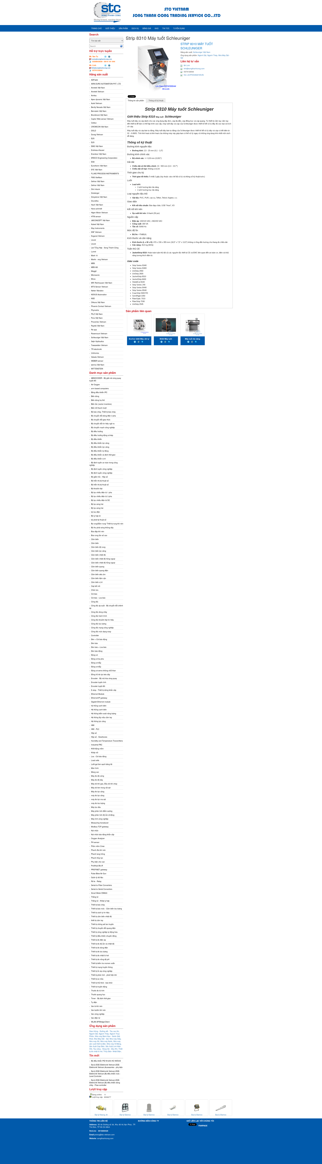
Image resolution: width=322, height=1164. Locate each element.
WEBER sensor (97, 361)
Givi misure (95, 189)
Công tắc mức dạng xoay (101, 631)
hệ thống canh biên (98, 705)
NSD (93, 298)
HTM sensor (96, 216)
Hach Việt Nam (97, 204)
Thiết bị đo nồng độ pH (100, 959)
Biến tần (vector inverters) (101, 404)
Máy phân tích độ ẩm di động (102, 815)
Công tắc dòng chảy (99, 612)
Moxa (93, 279)
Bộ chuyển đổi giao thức (100, 419)
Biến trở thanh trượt (99, 408)
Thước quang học (98, 994)
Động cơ (94, 655)
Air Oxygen (95, 384)
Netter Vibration (97, 290)
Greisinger (95, 193)
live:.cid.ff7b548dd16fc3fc (194, 75)
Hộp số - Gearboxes (99, 737)
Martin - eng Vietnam (99, 259)
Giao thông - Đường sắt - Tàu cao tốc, (104, 1031)
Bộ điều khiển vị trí (98, 458)
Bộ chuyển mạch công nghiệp (103, 427)
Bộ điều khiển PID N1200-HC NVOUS (106, 1061)
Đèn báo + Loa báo (98, 647)
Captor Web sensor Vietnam (102, 119)
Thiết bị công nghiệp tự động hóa (104, 932)
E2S (92, 138)
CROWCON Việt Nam (99, 126)
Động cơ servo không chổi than (103, 670)
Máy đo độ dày (97, 780)
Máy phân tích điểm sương (101, 811)
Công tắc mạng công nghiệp (102, 627)
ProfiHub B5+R (97, 865)
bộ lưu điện (95, 512)
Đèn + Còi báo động (99, 639)
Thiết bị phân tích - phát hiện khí (104, 975)
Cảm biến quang (97, 566)
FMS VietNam (96, 177)
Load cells (95, 760)
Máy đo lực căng (97, 791)
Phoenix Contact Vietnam (101, 306)
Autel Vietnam (96, 103)
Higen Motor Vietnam (99, 212)
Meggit (93, 271)
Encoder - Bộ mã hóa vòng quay (104, 678)
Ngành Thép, (104, 1033)
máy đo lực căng (97, 795)
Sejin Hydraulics (97, 341)
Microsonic (95, 275)
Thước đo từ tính (97, 990)
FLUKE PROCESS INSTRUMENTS (105, 173)
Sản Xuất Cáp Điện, (97, 1046)
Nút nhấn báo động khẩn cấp (102, 834)
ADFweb (94, 80)
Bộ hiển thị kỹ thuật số (100, 480)
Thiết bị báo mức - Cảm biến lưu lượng (106, 908)
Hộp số (94, 733)
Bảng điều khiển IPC (99, 392)
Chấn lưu (94, 590)
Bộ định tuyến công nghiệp (101, 469)
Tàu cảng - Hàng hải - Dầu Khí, (105, 1049)
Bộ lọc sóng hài (97, 504)
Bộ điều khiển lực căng (100, 443)
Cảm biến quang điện (99, 570)
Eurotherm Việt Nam (99, 165)
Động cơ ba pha (97, 659)
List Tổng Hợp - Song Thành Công (104, 247)
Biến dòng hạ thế (98, 400)
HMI (92, 725)
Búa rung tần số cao (99, 535)
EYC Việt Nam (96, 169)
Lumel (93, 251)
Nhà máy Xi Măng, (114, 1044)
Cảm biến (95, 539)
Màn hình (95, 768)
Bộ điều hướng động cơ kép (102, 435)
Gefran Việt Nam (97, 181)
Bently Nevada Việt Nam (100, 107)
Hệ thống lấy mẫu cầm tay (101, 717)
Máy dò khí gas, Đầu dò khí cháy (104, 783)
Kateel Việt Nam (97, 224)
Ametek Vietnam (97, 91)
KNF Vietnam (96, 232)
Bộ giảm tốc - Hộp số (99, 476)
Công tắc (94, 601)
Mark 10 (94, 255)
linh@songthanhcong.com (101, 68)
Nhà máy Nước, (106, 1041)
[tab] (136, 100)
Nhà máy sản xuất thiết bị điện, (104, 1042)
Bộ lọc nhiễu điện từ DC (100, 500)
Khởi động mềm (97, 748)
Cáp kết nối (95, 586)
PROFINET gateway (99, 869)
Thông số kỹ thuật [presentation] (156, 100)
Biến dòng (95, 396)
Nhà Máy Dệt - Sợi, (102, 1038)
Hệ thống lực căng (98, 721)
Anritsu (94, 95)
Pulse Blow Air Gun (98, 873)
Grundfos (94, 201)
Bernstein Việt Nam (98, 111)
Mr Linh (187, 65)
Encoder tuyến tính (98, 682)
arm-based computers (100, 388)
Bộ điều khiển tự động (100, 451)
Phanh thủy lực (97, 858)
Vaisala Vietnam (97, 357)
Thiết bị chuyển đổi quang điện (103, 928)
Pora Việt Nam (97, 318)
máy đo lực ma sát (98, 799)
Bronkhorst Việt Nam (99, 115)
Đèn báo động (96, 651)
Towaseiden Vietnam (99, 345)
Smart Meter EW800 (99, 893)
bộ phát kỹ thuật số (98, 519)
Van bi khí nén (96, 1006)
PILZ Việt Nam (97, 314)
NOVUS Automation (99, 294)
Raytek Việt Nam (97, 325)
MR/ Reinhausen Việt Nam (101, 282)
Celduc (94, 122)
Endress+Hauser (97, 150)
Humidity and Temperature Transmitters (107, 740)
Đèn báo (94, 643)
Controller (95, 635)
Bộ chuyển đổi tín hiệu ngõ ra (102, 423)
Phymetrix (95, 310)
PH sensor (95, 842)
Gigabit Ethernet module (100, 701)
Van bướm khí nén (98, 1010)
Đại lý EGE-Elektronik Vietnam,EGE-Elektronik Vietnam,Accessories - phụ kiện (106, 1065)
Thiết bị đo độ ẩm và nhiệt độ (102, 943)
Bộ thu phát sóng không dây (102, 527)
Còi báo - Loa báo (98, 597)
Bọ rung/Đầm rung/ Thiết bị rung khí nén (107, 523)
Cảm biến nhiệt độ (98, 555)
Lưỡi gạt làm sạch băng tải (101, 764)
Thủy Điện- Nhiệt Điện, (112, 1051)
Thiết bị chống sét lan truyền (102, 924)
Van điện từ (95, 1018)
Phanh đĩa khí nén (98, 850)
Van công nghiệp (97, 1014)
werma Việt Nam (97, 364)
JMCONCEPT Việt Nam (100, 220)
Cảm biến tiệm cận (98, 578)
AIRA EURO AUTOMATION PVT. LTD (106, 83)
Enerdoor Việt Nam (98, 154)
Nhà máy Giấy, (115, 1038)
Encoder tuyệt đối (98, 686)
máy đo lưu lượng (98, 803)
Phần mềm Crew (97, 846)
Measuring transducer (100, 822)
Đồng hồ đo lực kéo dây (100, 674)
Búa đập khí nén (97, 531)
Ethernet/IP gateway (99, 698)
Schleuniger (173, 116)
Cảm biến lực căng (98, 551)
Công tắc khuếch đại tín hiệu (102, 620)
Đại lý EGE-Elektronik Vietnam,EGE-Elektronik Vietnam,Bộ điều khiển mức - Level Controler (105, 1073)
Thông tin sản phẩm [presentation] (136, 100)
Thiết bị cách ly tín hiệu (100, 912)
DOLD (93, 130)
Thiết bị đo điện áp (98, 940)
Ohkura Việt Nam (98, 302)
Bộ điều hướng (97, 431)
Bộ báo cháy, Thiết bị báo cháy (103, 412)
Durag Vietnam (97, 134)
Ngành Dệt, (94, 1033)
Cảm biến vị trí (97, 582)
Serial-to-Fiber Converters (101, 885)
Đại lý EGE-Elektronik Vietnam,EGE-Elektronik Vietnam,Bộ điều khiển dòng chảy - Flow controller (104, 1082)
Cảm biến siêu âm (98, 574)
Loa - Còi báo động (98, 756)
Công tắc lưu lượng (98, 623)
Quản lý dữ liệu (97, 877)
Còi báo (94, 594)
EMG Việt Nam (97, 146)
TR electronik (96, 349)
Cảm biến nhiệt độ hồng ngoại (103, 562)
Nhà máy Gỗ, (94, 1041)
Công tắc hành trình (99, 616)
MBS (93, 263)
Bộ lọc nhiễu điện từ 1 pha (101, 492)
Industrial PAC (96, 744)
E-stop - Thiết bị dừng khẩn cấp (103, 690)
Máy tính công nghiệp (99, 819)
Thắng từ (94, 897)
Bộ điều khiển (96, 439)
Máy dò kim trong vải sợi (100, 787)
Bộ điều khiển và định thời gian (103, 454)
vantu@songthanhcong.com (102, 59)
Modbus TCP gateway (100, 826)
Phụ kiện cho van (98, 861)
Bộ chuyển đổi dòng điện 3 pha (103, 415)
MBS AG (94, 267)
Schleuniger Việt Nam (99, 337)
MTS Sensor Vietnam (99, 286)
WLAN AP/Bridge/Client (100, 1021)
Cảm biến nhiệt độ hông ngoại (103, 558)
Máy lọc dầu (96, 807)
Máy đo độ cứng (97, 776)
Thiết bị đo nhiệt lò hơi (100, 955)
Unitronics (95, 353)
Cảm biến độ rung (98, 547)
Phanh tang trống (98, 854)
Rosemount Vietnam (99, 333)
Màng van (95, 772)
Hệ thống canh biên (99, 709)
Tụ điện (94, 1002)
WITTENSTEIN (97, 368)
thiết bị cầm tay (97, 920)
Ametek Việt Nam (98, 87)
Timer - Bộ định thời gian (101, 998)
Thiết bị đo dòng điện (99, 947)
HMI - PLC (95, 729)
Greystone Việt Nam (99, 197)
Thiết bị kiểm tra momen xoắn (103, 963)
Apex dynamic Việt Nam (100, 99)
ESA (92, 162)
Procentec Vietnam (98, 322)
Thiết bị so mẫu (97, 979)
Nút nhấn (94, 830)
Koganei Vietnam (98, 236)
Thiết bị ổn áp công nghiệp (101, 971)
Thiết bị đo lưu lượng (99, 951)
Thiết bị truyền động (99, 986)
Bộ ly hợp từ (96, 516)
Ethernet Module (97, 694)
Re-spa (94, 329)
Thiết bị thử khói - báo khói (101, 982)
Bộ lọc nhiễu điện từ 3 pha (101, 496)
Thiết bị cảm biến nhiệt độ (101, 916)
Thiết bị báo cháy (98, 904)
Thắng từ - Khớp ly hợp (100, 901)
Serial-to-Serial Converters (101, 889)
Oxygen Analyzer (98, 838)
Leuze (93, 240)
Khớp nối (94, 752)
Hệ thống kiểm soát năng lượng (103, 713)
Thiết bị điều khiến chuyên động (103, 936)
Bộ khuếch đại (96, 488)
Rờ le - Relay (96, 881)
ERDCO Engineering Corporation (104, 158)
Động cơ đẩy (96, 662)
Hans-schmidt (96, 208)
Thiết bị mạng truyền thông (102, 967)
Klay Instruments (97, 228)
